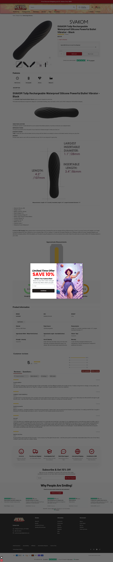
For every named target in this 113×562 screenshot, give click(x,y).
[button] (1, 557)
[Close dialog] (81, 265)
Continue (43, 290)
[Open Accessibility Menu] (1, 560)
